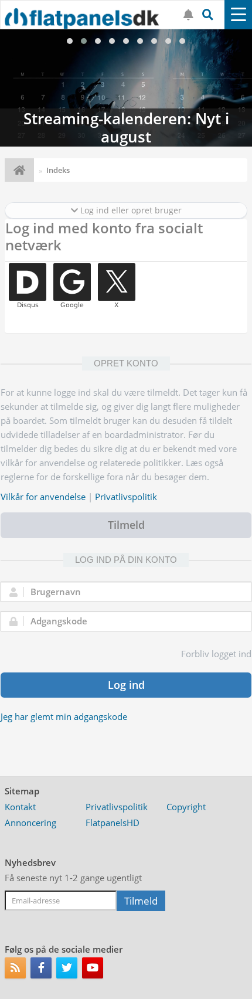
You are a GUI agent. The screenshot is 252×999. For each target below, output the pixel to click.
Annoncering (30, 822)
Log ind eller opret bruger (130, 210)
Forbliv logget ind (216, 654)
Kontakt (20, 807)
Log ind (126, 685)
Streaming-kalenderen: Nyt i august (126, 88)
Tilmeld (126, 525)
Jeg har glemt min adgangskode (64, 716)
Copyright (186, 807)
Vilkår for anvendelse (43, 496)
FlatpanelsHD (112, 822)
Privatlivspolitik (126, 496)
